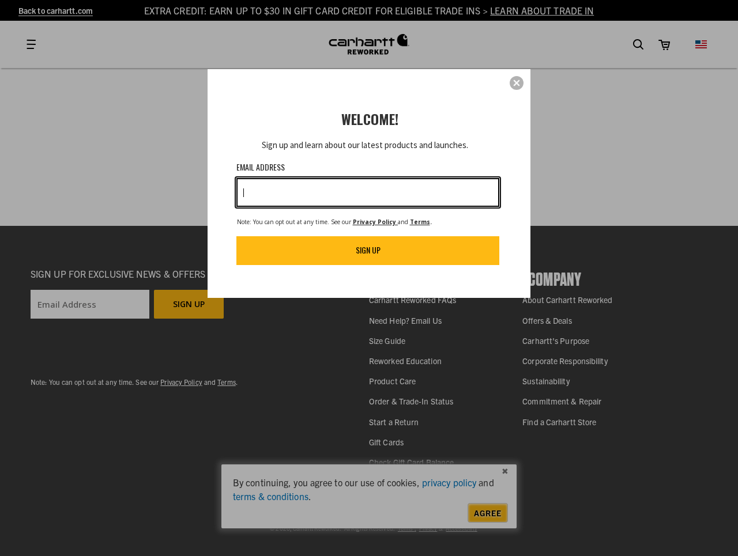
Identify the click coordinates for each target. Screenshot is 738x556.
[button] (517, 83)
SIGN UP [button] (368, 250)
